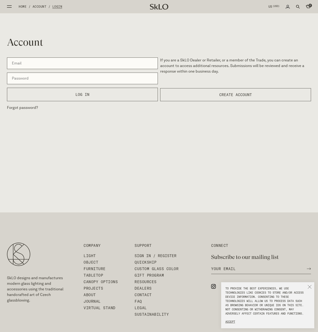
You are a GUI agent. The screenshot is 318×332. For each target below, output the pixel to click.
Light (90, 255)
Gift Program (149, 275)
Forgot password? (22, 107)
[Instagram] (215, 286)
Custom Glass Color (157, 268)
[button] (309, 287)
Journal (92, 301)
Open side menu (9, 6)
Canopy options (101, 281)
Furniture (95, 268)
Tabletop (93, 275)
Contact (143, 294)
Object (91, 262)
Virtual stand (99, 307)
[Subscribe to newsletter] (307, 269)
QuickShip (146, 262)
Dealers (143, 288)
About (90, 294)
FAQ (138, 301)
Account (40, 6)
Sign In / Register (155, 255)
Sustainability (152, 314)
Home (23, 6)
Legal (141, 307)
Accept (230, 321)
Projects (93, 288)
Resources (146, 281)
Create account (235, 94)
